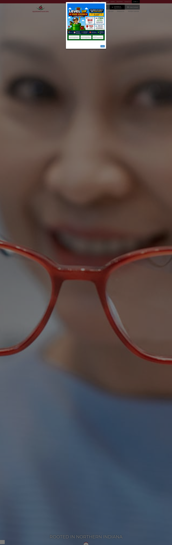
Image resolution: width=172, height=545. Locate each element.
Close (102, 46)
